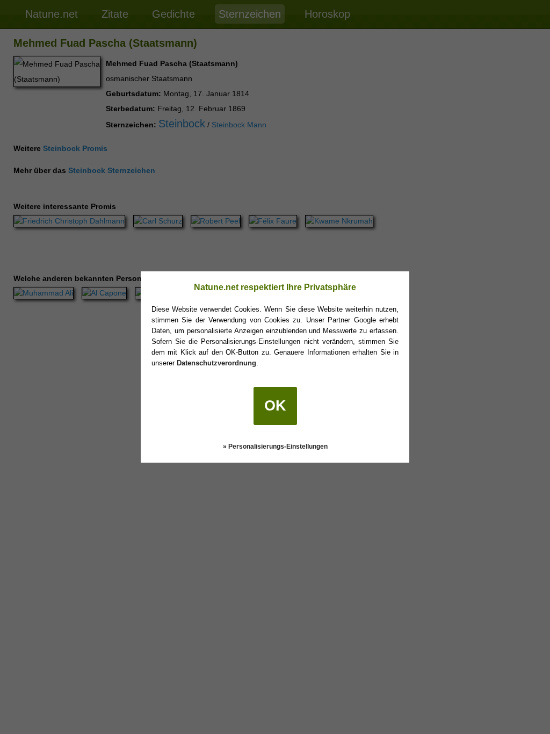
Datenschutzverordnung (216, 363)
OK (275, 406)
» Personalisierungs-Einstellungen (275, 446)
